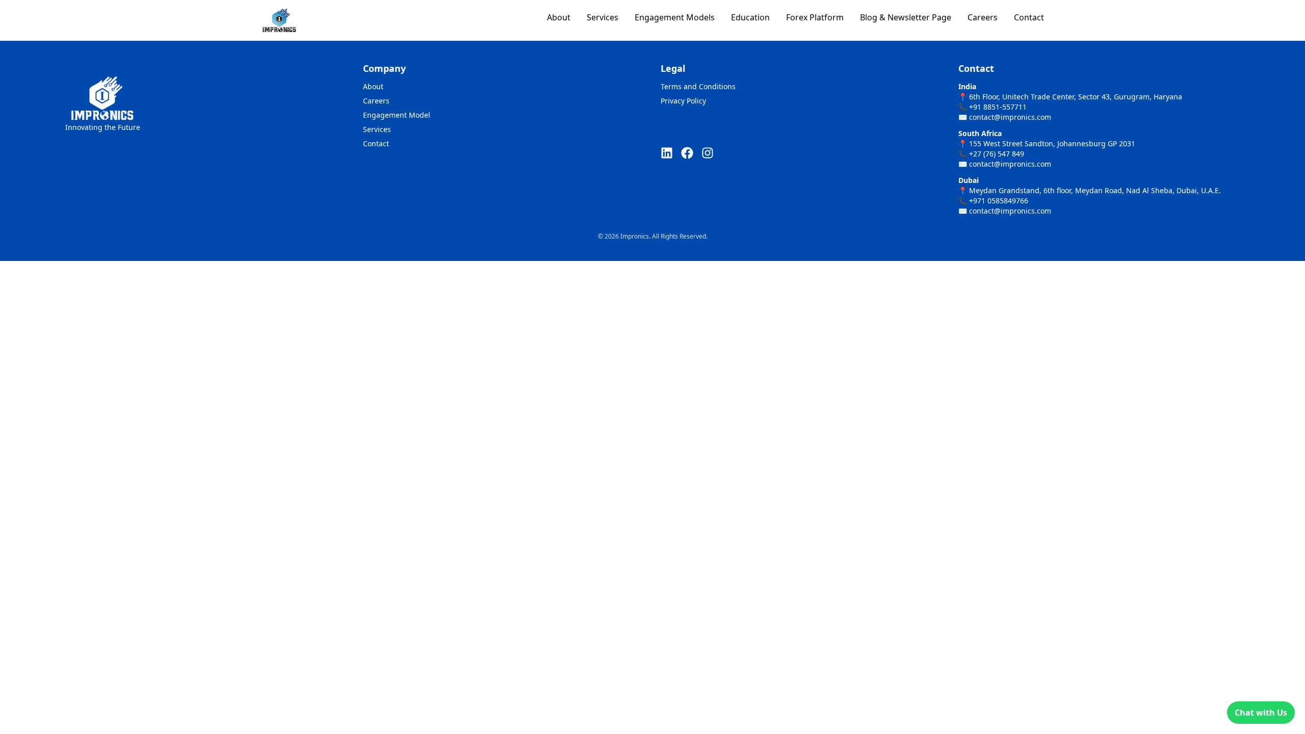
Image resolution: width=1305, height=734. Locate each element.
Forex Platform (815, 17)
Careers (983, 17)
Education (750, 17)
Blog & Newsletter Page (905, 17)
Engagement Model (396, 115)
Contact (1029, 17)
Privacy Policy (683, 101)
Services (602, 17)
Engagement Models (675, 17)
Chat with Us (1261, 712)
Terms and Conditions (698, 86)
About (558, 17)
